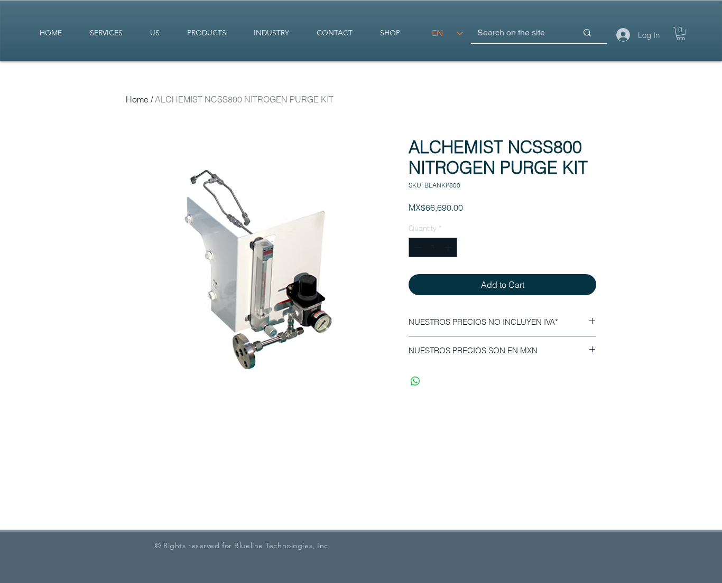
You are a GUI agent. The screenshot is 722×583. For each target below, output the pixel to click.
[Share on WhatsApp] (415, 381)
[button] (681, 33)
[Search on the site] (587, 33)
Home (137, 99)
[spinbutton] (432, 247)
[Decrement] (416, 247)
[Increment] (449, 247)
